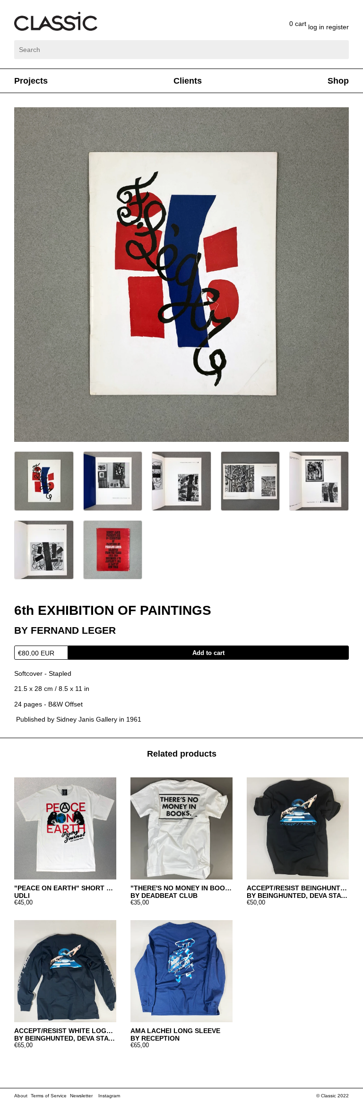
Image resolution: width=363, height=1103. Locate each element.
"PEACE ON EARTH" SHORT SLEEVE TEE (65, 888)
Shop (338, 81)
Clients (187, 81)
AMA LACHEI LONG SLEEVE (175, 1030)
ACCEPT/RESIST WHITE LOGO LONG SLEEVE (65, 1030)
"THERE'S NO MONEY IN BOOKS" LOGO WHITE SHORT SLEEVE (181, 888)
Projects (31, 81)
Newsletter (81, 1095)
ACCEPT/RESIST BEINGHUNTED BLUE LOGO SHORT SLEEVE (298, 888)
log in (317, 27)
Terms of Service (49, 1095)
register (337, 27)
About (20, 1095)
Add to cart (208, 652)
